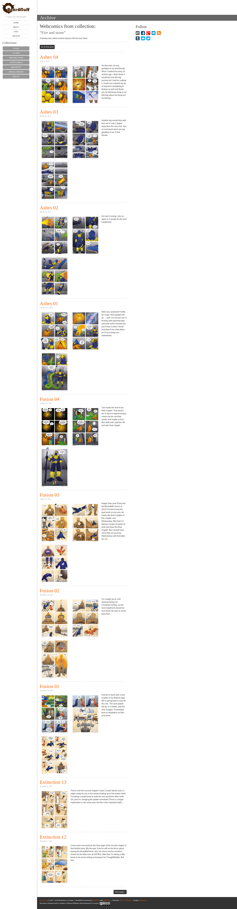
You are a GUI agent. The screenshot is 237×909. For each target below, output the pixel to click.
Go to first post (47, 47)
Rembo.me (143, 900)
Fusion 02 (49, 590)
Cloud (16, 48)
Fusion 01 (49, 686)
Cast (16, 32)
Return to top (44, 900)
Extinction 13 (53, 782)
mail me (154, 33)
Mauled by (16, 67)
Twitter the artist (148, 38)
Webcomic (106, 900)
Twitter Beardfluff (143, 38)
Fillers (16, 53)
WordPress (96, 900)
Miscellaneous (16, 72)
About (16, 27)
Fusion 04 (49, 399)
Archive (16, 36)
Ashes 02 (49, 207)
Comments (127, 900)
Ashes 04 (49, 57)
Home (16, 23)
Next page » (120, 892)
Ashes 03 (49, 112)
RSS (159, 33)
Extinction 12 (53, 837)
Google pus (148, 33)
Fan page (143, 33)
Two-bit (16, 77)
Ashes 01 (49, 303)
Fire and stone (16, 58)
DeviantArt (138, 33)
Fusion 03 (49, 495)
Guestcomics (16, 62)
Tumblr (138, 38)
